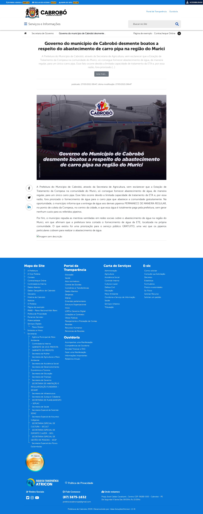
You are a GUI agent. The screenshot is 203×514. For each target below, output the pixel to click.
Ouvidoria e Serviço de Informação (120, 297)
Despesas (69, 295)
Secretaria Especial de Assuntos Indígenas (45, 418)
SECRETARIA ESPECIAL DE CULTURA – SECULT (43, 425)
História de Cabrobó (36, 297)
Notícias (31, 301)
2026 (89, 509)
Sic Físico (148, 291)
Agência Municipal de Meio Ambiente (43, 338)
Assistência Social (112, 277)
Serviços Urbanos (112, 304)
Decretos (148, 277)
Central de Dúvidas (73, 285)
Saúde (67, 278)
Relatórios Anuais (72, 359)
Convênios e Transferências (77, 288)
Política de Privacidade (37, 314)
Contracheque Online (164, 33)
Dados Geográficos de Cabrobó (41, 291)
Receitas (68, 324)
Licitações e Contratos (74, 314)
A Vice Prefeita (34, 274)
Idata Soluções (116, 509)
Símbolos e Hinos (35, 330)
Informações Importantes (76, 356)
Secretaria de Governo (43, 33)
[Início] (25, 33)
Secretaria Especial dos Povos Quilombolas (44, 445)
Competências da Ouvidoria (77, 346)
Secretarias (32, 334)
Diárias (68, 298)
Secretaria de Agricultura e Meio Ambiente (45, 358)
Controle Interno (112, 281)
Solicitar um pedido (152, 297)
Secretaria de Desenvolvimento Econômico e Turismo (45, 368)
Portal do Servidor (35, 317)
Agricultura (109, 274)
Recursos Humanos (73, 328)
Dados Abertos (34, 287)
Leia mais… (101, 74)
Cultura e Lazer (111, 284)
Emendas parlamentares (75, 301)
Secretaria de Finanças (41, 377)
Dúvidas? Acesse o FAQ (75, 349)
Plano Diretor (38, 327)
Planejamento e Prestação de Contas (81, 321)
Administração (111, 271)
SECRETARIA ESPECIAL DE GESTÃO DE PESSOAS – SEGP (43, 438)
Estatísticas (148, 281)
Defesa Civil (110, 287)
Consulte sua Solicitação (154, 274)
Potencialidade (34, 320)
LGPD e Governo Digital (75, 311)
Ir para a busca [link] (18, 2)
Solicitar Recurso (151, 294)
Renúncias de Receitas (74, 331)
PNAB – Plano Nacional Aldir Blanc (42, 310)
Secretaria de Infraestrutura (43, 393)
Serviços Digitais (34, 324)
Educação (69, 275)
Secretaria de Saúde (40, 407)
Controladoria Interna (37, 284)
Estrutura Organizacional (75, 305)
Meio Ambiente (111, 294)
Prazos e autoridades (153, 287)
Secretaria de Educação (42, 374)
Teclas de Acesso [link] (45, 2)
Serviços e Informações (44, 24)
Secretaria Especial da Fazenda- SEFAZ (45, 411)
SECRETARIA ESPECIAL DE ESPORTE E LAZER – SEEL (43, 431)
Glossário (32, 294)
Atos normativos (72, 281)
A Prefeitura (33, 271)
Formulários (149, 284)
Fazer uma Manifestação (75, 352)
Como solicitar (150, 271)
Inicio (67, 308)
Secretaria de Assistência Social (45, 364)
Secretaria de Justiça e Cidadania (46, 397)
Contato (31, 277)
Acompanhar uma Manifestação (79, 342)
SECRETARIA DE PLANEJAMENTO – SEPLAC (46, 401)
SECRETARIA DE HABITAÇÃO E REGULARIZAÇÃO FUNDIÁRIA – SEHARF (45, 386)
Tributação (109, 307)
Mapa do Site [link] (69, 2)
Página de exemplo (142, 33)
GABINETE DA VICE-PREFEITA (45, 347)
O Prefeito (32, 304)
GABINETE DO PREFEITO (43, 350)
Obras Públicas (71, 318)
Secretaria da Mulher (41, 354)
